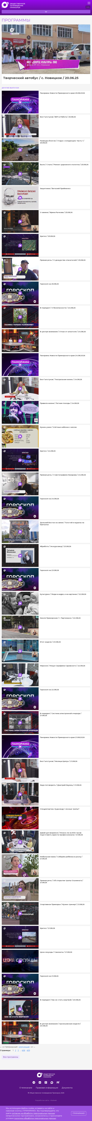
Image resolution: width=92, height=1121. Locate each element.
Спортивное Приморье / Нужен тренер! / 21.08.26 (62, 904)
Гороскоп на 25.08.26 (49, 284)
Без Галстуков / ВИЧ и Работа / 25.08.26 (58, 117)
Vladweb (53, 1100)
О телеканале (25, 1088)
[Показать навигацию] (89, 3)
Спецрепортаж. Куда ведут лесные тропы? (59, 809)
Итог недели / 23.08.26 (50, 642)
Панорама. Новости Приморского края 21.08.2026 (62, 737)
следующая (24, 1047)
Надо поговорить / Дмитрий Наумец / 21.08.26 (60, 785)
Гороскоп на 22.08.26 (49, 690)
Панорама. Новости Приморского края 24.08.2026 (62, 355)
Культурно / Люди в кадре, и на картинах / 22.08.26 (63, 594)
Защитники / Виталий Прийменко (55, 188)
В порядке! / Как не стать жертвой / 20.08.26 (60, 1000)
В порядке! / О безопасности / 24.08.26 (58, 308)
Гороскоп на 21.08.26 (49, 976)
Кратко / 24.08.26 (48, 451)
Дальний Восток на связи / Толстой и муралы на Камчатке (62, 524)
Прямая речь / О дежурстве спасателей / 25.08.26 (62, 260)
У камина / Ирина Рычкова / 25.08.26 (56, 212)
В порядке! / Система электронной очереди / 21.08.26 (60, 714)
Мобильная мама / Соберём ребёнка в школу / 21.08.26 (61, 858)
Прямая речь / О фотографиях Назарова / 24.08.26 (63, 475)
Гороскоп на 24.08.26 (49, 499)
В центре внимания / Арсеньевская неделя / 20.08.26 (60, 1025)
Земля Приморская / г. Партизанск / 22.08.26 (60, 618)
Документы (67, 1088)
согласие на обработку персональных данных (33, 1113)
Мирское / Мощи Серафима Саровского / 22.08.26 (62, 666)
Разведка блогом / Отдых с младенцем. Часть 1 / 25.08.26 (62, 142)
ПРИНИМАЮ (79, 1113)
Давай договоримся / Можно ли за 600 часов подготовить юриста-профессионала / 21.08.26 (61, 834)
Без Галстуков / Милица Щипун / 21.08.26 (58, 761)
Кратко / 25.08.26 (47, 236)
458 (23, 1050)
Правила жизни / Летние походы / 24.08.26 (59, 403)
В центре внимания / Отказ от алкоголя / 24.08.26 (63, 332)
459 (28, 1050)
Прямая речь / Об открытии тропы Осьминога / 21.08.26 (61, 881)
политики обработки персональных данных (35, 1118)
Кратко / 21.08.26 (47, 928)
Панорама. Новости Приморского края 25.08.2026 (62, 93)
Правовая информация (47, 1088)
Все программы (10, 1057)
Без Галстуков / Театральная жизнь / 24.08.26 (61, 379)
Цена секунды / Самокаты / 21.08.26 (56, 952)
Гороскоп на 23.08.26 (49, 570)
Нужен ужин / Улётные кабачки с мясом (58, 427)
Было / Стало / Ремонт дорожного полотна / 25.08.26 (64, 164)
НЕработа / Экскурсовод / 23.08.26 (55, 546)
